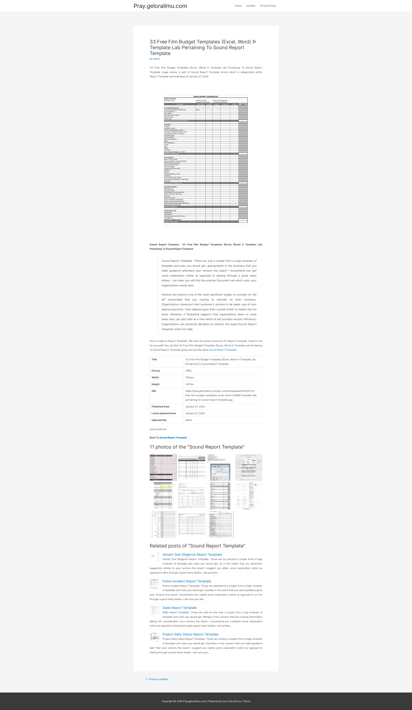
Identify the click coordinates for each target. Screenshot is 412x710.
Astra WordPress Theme (236, 701)
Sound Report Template (222, 349)
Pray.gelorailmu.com (160, 5)
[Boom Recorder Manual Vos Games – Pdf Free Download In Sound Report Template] (220, 467)
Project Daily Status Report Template (191, 634)
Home (238, 5)
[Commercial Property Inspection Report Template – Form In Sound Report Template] (220, 524)
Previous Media (157, 679)
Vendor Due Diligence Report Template (192, 554)
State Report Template (180, 608)
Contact (250, 5)
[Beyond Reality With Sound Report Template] (191, 467)
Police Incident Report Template (187, 581)
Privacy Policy (268, 5)
